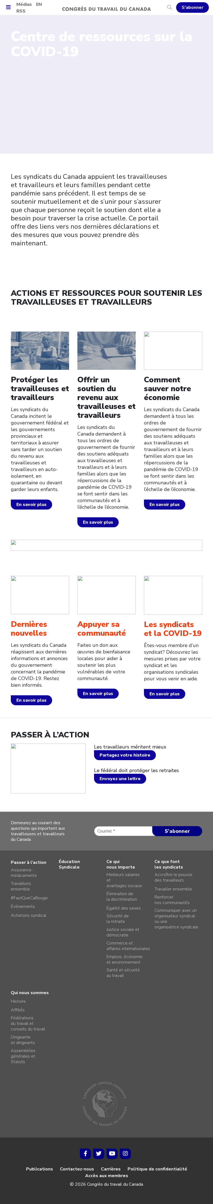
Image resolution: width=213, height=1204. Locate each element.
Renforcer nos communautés (172, 899)
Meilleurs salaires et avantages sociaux (124, 880)
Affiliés (18, 1010)
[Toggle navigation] (10, 8)
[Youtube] (112, 1154)
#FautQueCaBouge (29, 898)
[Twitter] (98, 1154)
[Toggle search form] (171, 7)
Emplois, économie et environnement (124, 959)
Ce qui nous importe (120, 864)
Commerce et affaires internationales (128, 945)
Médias (24, 4)
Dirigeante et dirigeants (23, 1039)
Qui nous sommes (30, 993)
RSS (21, 11)
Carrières (111, 1169)
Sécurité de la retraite (117, 918)
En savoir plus (31, 505)
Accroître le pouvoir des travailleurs (173, 877)
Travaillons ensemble (21, 886)
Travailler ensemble (173, 889)
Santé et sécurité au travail (123, 972)
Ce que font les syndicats (168, 864)
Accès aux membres (106, 1176)
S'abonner (192, 7)
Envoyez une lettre (120, 779)
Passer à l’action (28, 862)
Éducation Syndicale (69, 864)
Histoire (18, 1001)
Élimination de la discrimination (121, 896)
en (39, 4)
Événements (23, 906)
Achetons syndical (28, 915)
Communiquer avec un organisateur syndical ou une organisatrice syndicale (176, 919)
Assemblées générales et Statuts (23, 1056)
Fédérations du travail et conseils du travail (28, 1023)
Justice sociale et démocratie (122, 932)
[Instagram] (125, 1154)
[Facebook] (85, 1154)
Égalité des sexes (123, 908)
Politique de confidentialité (157, 1169)
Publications (39, 1169)
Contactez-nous (77, 1169)
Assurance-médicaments (24, 872)
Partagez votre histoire (125, 755)
